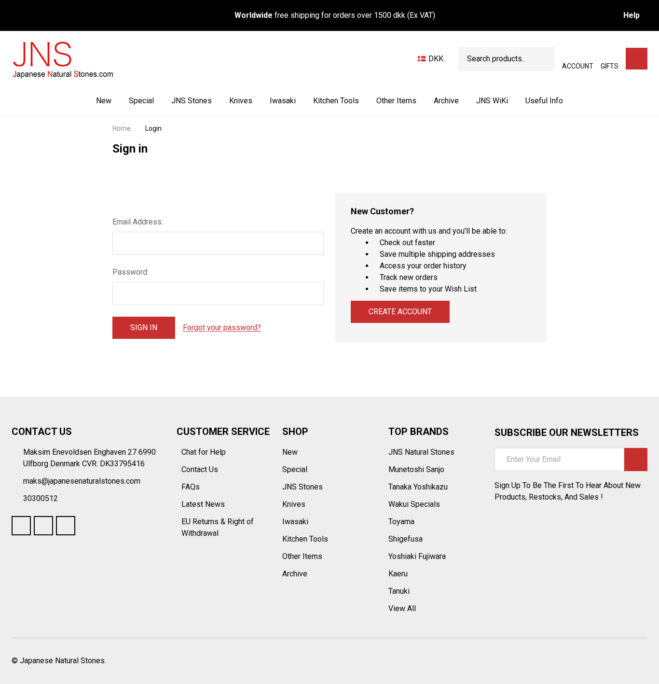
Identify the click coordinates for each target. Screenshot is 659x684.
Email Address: (137, 221)
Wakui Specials (414, 504)
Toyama (401, 521)
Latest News (204, 504)
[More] (213, 100)
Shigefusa (405, 539)
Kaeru (398, 573)
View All (402, 608)
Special (141, 100)
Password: (130, 272)
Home (121, 128)
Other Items (396, 100)
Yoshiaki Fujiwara (417, 556)
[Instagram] (65, 525)
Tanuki (399, 591)
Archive (446, 100)
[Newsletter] (635, 459)
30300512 (40, 498)
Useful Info (544, 100)
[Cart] (636, 59)
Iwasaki (283, 100)
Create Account (400, 311)
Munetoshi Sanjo (416, 469)
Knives (240, 100)
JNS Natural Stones (421, 452)
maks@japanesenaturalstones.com (81, 481)
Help (631, 15)
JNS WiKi (492, 100)
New (103, 100)
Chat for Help (204, 452)
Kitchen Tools (336, 100)
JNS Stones (191, 100)
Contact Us (200, 469)
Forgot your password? (222, 327)
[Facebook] (21, 525)
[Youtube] (43, 525)
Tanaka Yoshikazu (418, 486)
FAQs (190, 486)
